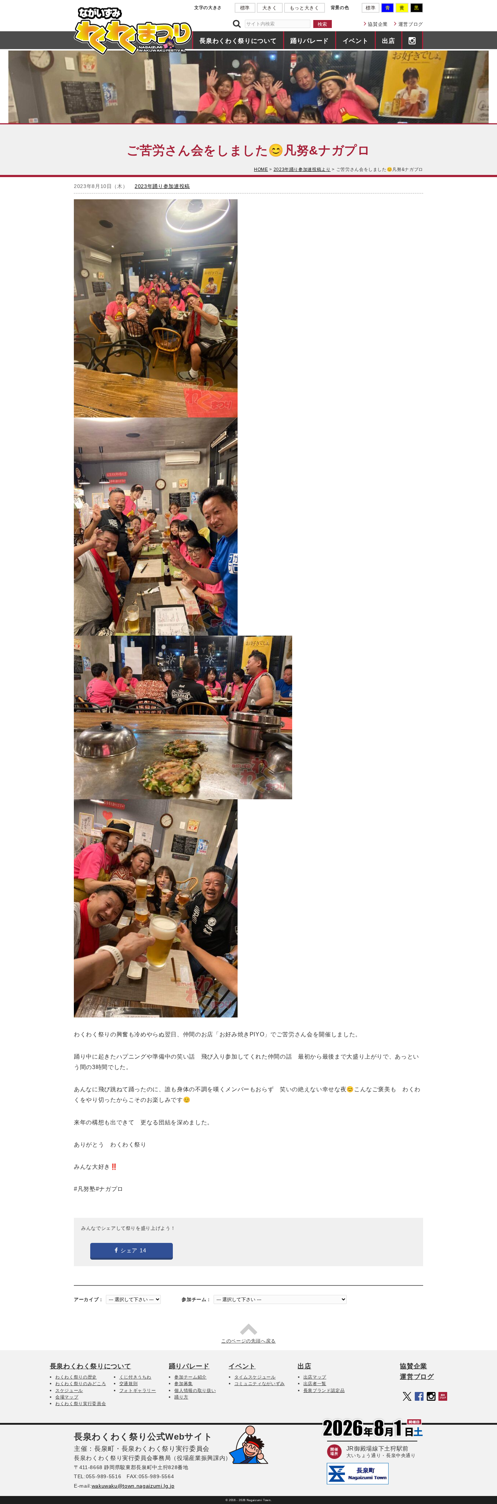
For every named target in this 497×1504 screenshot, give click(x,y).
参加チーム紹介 (190, 1377)
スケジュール (69, 1390)
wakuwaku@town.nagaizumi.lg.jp (133, 1486)
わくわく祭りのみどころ (80, 1383)
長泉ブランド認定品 (324, 1390)
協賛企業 (378, 24)
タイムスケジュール (255, 1377)
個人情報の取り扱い (195, 1390)
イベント (356, 40)
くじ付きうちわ (135, 1377)
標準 (245, 8)
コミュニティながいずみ (259, 1383)
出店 (388, 40)
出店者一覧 (314, 1383)
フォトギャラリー (137, 1390)
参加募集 (183, 1383)
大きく (269, 8)
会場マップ (66, 1397)
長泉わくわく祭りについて (238, 40)
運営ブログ (410, 24)
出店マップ (314, 1377)
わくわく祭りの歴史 (76, 1377)
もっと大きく (304, 8)
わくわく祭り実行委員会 (80, 1403)
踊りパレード (309, 40)
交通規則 (128, 1383)
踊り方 (181, 1397)
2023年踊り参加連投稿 (162, 186)
